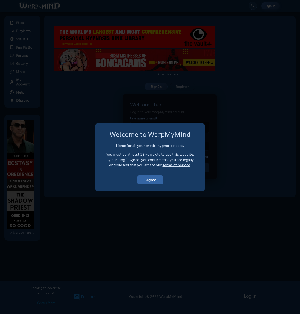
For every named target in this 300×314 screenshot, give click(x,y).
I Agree (150, 179)
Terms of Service (176, 164)
